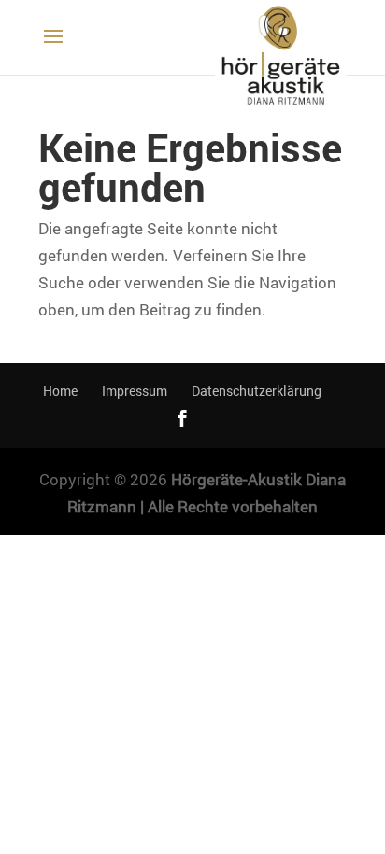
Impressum (134, 390)
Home (60, 390)
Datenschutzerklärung (256, 390)
